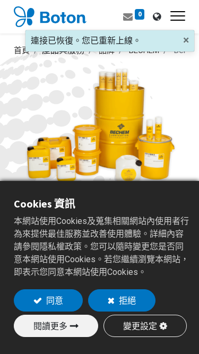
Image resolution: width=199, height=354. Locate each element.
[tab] (157, 17)
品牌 (107, 50)
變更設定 (140, 326)
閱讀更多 (50, 326)
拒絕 (126, 300)
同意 (54, 300)
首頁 (22, 50)
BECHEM (144, 50)
